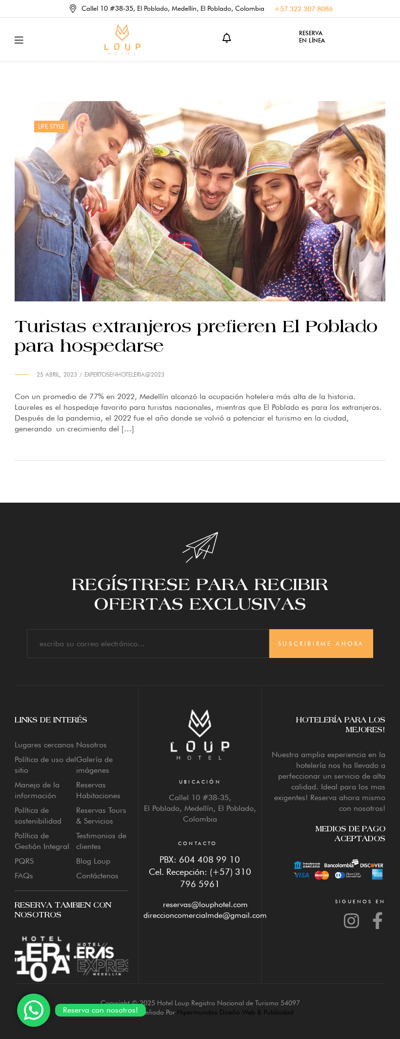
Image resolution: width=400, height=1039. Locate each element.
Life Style (51, 126)
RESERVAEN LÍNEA (312, 36)
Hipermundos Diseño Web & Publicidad (235, 1012)
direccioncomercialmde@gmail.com (205, 915)
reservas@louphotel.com (205, 904)
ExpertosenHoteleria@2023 (124, 374)
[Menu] (19, 39)
